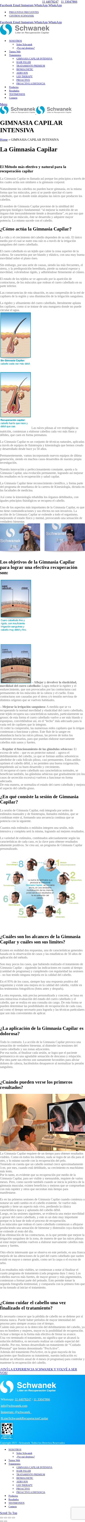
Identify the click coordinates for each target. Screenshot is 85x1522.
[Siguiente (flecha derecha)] (5, 1521)
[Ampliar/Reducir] (13, 1517)
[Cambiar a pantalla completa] (9, 1517)
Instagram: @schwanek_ (16, 1412)
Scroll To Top (8, 1513)
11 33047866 (69, 1)
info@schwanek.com (14, 1405)
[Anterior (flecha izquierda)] (1, 1521)
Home (4, 139)
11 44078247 (50, 1)
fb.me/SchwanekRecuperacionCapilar (24, 1418)
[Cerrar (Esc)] (1, 1517)
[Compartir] (5, 1517)
